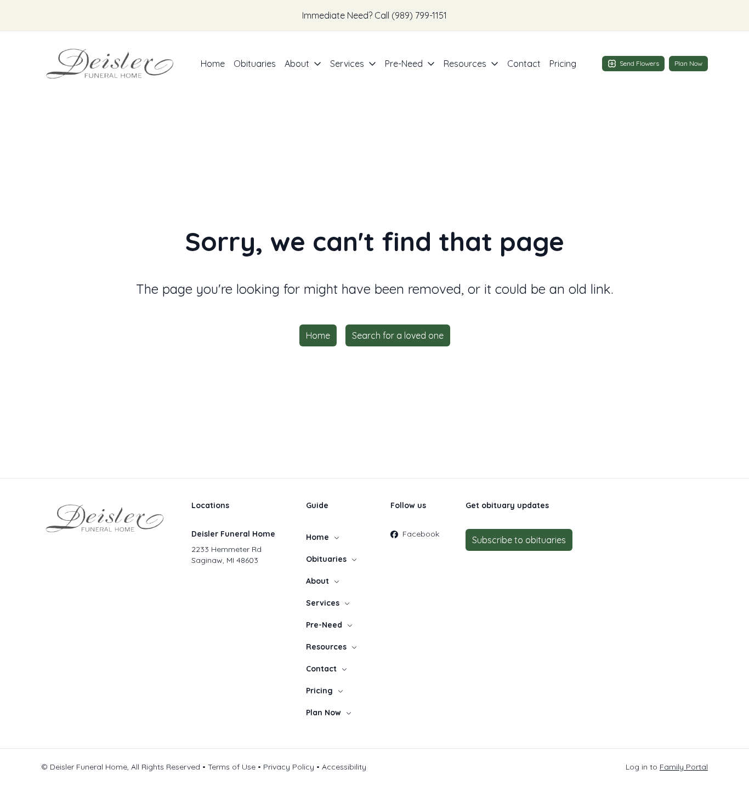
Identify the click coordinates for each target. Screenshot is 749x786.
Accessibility (344, 767)
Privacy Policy (288, 767)
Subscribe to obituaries (519, 539)
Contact (524, 63)
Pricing (562, 63)
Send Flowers (639, 63)
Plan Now (688, 63)
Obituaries (255, 63)
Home (213, 63)
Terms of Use (232, 767)
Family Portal (684, 767)
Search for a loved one (398, 335)
